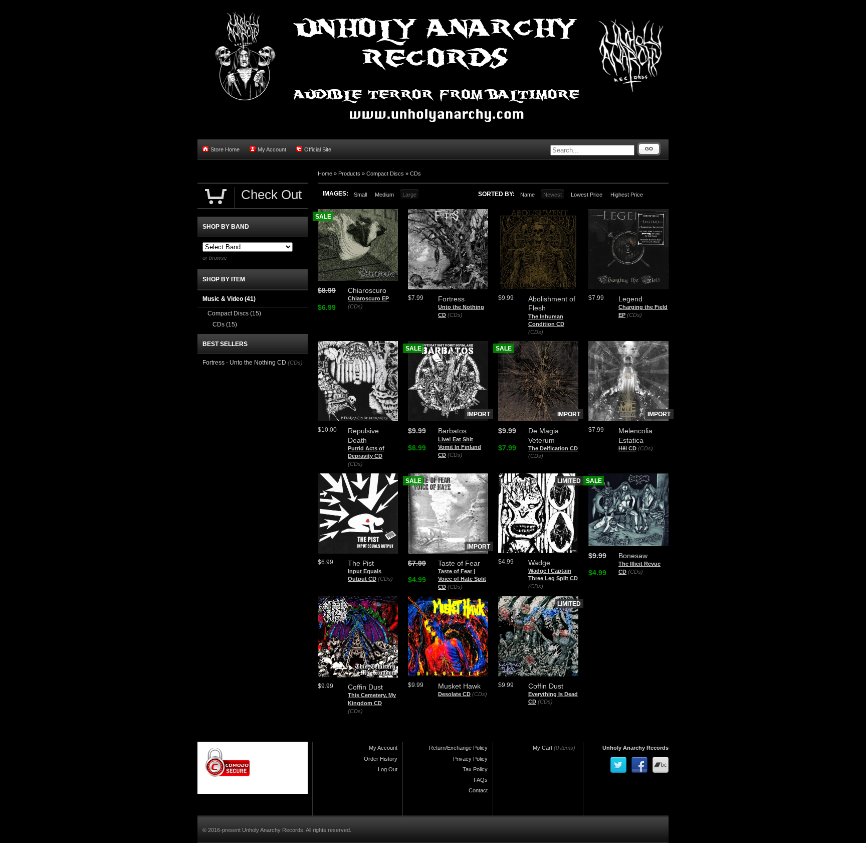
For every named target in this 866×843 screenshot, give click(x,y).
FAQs (481, 780)
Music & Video (229, 298)
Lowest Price (586, 195)
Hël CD (627, 448)
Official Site (317, 149)
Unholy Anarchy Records (635, 748)
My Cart (542, 748)
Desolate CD (454, 694)
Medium (384, 195)
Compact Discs (385, 174)
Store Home (225, 149)
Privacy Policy (470, 759)
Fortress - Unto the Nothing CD (244, 362)
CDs (415, 174)
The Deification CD (553, 448)
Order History (380, 759)
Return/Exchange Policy (458, 748)
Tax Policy (475, 769)
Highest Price (626, 195)
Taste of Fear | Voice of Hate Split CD (462, 579)
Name (527, 195)
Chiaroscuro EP (368, 298)
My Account (272, 149)
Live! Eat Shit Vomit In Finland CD (459, 447)
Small (360, 195)
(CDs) (355, 306)
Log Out (387, 769)
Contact (478, 790)
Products (349, 174)
